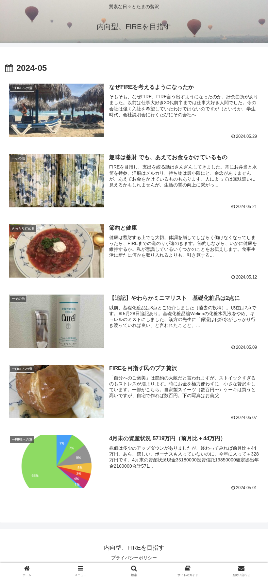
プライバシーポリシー (134, 557)
